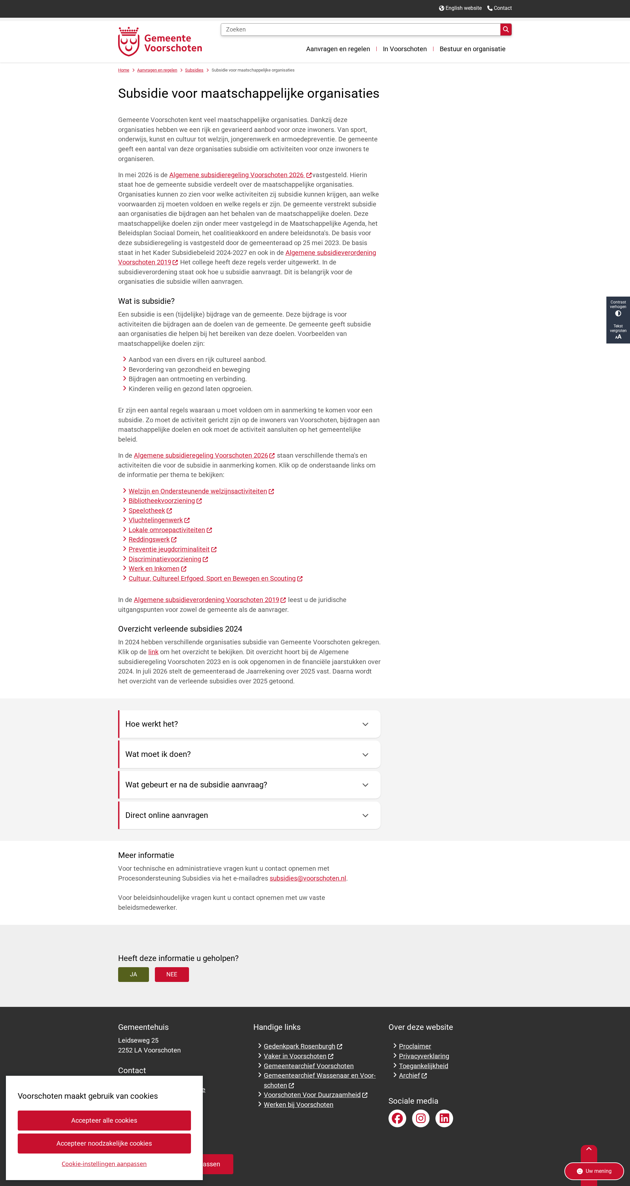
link (153, 652)
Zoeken (506, 29)
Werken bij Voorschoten (298, 1105)
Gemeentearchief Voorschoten (309, 1066)
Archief (409, 1075)
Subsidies (194, 70)
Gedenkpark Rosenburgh (299, 1046)
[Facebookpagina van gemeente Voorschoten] (397, 1118)
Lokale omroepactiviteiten (167, 530)
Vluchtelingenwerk (156, 520)
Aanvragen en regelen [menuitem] (338, 49)
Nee (171, 974)
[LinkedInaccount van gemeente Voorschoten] (444, 1118)
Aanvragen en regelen (157, 70)
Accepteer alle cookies (104, 1120)
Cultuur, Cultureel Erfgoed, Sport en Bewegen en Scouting (212, 578)
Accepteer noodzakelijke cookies (104, 1143)
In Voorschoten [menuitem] (405, 49)
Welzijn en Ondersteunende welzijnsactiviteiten (198, 491)
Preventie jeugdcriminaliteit (169, 549)
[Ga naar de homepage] (160, 41)
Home (123, 70)
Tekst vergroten (618, 328)
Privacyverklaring (424, 1056)
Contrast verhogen (618, 304)
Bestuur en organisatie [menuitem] (473, 49)
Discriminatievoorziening (165, 559)
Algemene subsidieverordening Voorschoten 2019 (206, 600)
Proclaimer (415, 1046)
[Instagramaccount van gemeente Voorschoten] (421, 1118)
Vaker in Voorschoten (295, 1056)
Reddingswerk (149, 539)
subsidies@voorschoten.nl (308, 878)
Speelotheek (147, 510)
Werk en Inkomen (154, 568)
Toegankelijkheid (423, 1066)
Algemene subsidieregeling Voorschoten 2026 (237, 175)
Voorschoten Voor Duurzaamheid (312, 1095)
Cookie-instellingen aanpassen (104, 1164)
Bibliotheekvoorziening (162, 501)
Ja (133, 974)
